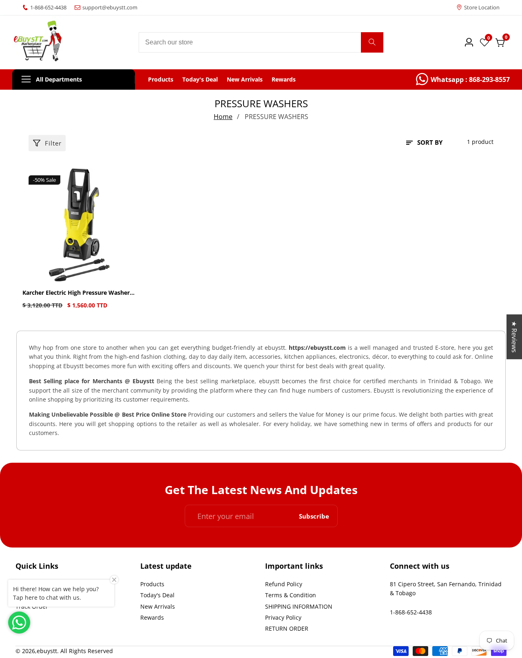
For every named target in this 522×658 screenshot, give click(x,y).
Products (160, 79)
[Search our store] (372, 42)
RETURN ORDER (286, 628)
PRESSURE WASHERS (276, 116)
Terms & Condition (290, 595)
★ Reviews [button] (514, 337)
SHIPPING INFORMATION (298, 606)
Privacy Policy (283, 617)
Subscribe (314, 515)
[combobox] (261, 42)
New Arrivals (245, 79)
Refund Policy (283, 584)
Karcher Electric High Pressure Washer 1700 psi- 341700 (76, 292)
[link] (463, 79)
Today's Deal (200, 79)
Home (223, 116)
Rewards (284, 79)
